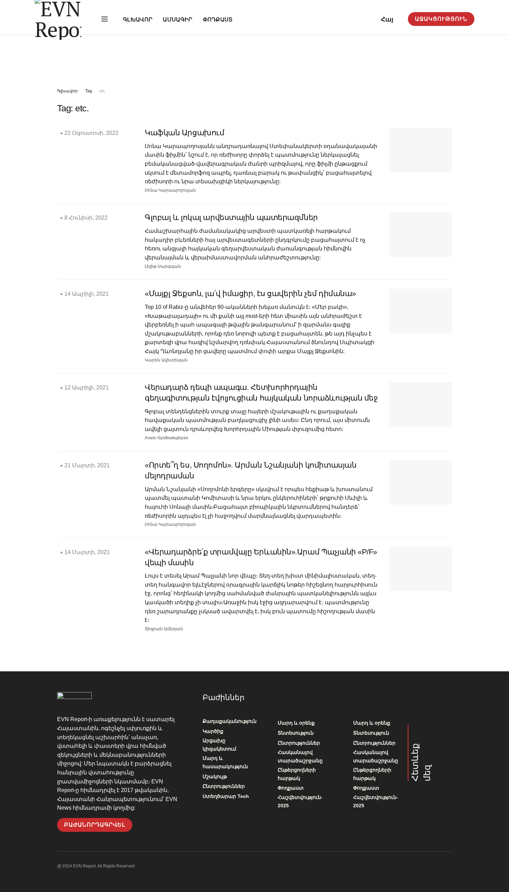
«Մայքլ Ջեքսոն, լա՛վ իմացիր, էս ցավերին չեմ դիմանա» (250, 293)
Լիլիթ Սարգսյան (163, 266)
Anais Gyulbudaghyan (166, 437)
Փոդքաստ (218, 19)
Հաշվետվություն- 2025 (300, 801)
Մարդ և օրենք (296, 723)
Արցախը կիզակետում (219, 745)
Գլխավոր (137, 19)
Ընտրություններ (224, 786)
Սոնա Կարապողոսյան (170, 190)
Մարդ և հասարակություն (225, 762)
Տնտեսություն (296, 733)
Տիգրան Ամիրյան (164, 628)
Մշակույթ (215, 776)
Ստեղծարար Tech (226, 796)
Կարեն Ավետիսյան (166, 360)
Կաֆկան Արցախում (184, 132)
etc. (102, 91)
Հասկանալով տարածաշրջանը (300, 756)
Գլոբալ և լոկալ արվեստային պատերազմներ (231, 217)
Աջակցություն (441, 19)
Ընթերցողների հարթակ (297, 774)
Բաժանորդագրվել (94, 825)
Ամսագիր (177, 19)
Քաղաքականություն (230, 721)
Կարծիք (213, 731)
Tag (88, 91)
